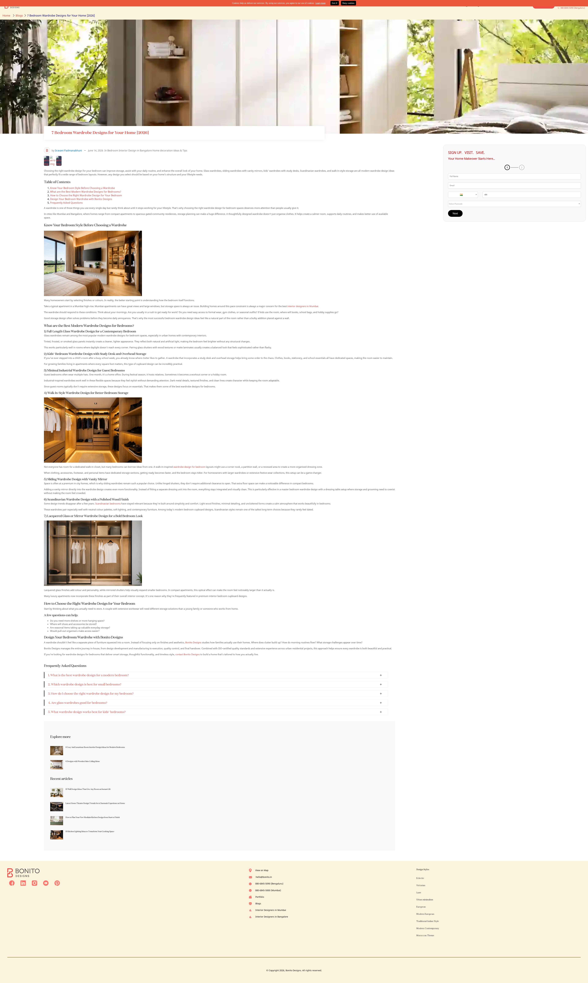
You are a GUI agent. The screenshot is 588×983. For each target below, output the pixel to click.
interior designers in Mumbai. (303, 306)
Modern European (425, 914)
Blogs (258, 903)
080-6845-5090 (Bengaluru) (269, 883)
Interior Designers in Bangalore (271, 916)
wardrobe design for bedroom (189, 466)
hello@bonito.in (264, 877)
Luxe (418, 892)
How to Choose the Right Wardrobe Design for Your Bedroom (86, 195)
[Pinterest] (57, 883)
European (421, 907)
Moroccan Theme (425, 935)
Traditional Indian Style (427, 921)
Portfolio (259, 896)
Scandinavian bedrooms (108, 503)
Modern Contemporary (427, 928)
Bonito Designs (193, 642)
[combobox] (463, 195)
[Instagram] (34, 883)
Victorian (420, 885)
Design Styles (422, 869)
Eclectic (420, 878)
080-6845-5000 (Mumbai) (268, 890)
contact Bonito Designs (187, 654)
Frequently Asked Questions (66, 202)
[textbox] (463, 195)
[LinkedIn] (23, 883)
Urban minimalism (424, 899)
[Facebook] (12, 883)
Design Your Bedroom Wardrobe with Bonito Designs (81, 199)
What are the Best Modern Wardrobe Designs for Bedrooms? (85, 191)
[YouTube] (46, 883)
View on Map (261, 870)
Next (455, 213)
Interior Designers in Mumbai (270, 910)
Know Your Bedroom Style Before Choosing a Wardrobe (82, 188)
